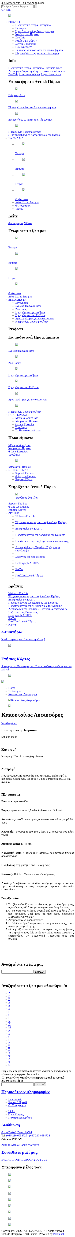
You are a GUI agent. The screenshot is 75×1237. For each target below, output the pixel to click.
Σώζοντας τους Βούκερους (30, 556)
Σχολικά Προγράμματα (28, 305)
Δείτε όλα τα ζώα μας (27, 202)
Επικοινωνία (15, 1099)
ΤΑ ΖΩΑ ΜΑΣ (16, 138)
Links (11, 1111)
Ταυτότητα (21, 427)
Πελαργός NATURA (27, 563)
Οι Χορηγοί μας (17, 1105)
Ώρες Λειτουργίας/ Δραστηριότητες (34, 31)
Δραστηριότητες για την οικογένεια (34, 318)
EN (9, 9)
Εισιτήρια (20, 28)
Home (11, 687)
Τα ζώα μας (14, 691)
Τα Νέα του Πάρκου (50, 134)
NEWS (12, 624)
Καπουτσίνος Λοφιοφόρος (22, 694)
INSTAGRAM (9, 1159)
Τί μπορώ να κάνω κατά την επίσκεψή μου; (39, 50)
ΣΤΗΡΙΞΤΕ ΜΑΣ (18, 469)
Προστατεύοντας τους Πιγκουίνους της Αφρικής (42, 541)
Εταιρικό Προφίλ (17, 1102)
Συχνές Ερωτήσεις (25, 43)
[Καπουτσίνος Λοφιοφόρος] (24, 700)
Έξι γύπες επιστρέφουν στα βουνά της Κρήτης (40, 522)
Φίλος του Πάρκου (25, 476)
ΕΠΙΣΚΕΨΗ (15, 21)
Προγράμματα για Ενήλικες (30, 315)
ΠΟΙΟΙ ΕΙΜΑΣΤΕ (18, 414)
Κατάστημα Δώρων (26, 40)
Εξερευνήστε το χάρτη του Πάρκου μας (37, 53)
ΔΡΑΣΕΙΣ (13, 512)
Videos (19, 208)
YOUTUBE (40, 1159)
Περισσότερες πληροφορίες (25, 1091)
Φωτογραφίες (22, 205)
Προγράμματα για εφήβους (30, 312)
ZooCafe (20, 37)
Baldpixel (58, 1233)
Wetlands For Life (25, 516)
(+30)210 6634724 (39, 1135)
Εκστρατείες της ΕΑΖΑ (28, 528)
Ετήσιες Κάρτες (30, 134)
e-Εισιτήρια (14, 134)
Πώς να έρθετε (23, 46)
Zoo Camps (21, 309)
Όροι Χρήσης (16, 1114)
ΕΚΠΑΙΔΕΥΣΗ (17, 299)
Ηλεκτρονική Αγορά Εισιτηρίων (33, 24)
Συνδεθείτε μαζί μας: (20, 1152)
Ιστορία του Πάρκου (26, 421)
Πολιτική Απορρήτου (20, 1117)
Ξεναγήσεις (21, 302)
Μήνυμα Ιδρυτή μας (26, 417)
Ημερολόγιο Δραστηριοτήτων (31, 321)
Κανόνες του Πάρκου (27, 34)
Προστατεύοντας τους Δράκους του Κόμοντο (40, 534)
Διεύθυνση (10, 1125)
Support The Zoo (24, 473)
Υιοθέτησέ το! (9, 723)
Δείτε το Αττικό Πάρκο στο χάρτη (20, 1144)
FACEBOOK (25, 1159)
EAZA (19, 569)
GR (3, 9)
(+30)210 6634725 (16, 1135)
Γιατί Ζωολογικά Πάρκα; (29, 575)
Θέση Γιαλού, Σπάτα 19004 (16, 1132)
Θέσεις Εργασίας (24, 424)
